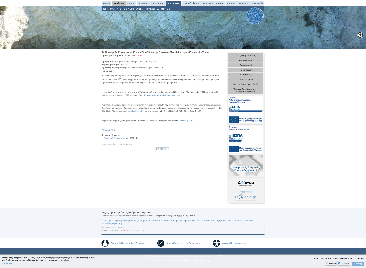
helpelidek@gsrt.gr (185, 121)
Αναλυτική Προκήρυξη (114, 138)
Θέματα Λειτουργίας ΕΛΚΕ (245, 84)
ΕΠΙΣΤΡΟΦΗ (162, 149)
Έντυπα (231, 3)
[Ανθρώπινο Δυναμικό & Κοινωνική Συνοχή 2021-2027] (245, 109)
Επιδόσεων (345, 264)
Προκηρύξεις (173, 3)
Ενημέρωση (118, 3)
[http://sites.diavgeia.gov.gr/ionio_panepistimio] (246, 183)
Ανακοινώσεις (245, 60)
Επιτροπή (143, 3)
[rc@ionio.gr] (245, 197)
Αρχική (106, 3)
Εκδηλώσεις (245, 74)
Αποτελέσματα (246, 79)
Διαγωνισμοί (246, 65)
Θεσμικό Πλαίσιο (191, 3)
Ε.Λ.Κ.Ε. (131, 3)
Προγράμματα (157, 3)
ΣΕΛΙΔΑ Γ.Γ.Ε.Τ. (109, 130)
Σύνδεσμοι (242, 3)
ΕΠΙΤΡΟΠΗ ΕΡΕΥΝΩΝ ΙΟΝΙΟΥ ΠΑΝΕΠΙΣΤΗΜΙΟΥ (137, 8)
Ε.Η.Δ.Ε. (220, 3)
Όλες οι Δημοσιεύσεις (246, 55)
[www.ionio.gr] (255, 16)
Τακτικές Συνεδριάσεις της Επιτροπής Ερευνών (245, 90)
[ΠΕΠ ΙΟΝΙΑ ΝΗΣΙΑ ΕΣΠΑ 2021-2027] (245, 139)
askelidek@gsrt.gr (136, 111)
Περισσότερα (7, 264)
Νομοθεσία (208, 3)
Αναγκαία (332, 264)
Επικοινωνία (257, 3)
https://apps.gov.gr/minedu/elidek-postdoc (163, 95)
